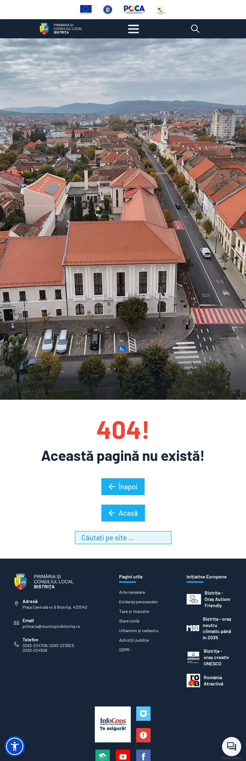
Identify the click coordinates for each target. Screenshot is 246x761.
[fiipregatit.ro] (143, 735)
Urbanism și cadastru (138, 630)
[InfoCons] (113, 724)
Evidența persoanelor (138, 601)
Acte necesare (132, 592)
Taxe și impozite (134, 611)
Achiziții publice (134, 640)
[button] (14, 746)
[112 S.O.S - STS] (143, 713)
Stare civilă (129, 621)
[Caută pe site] (195, 28)
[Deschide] (134, 29)
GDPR (124, 649)
